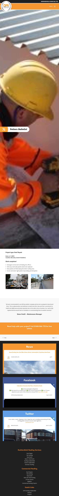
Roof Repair (29, 453)
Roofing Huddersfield (29, 461)
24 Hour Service (29, 479)
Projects (29, 494)
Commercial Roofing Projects (29, 483)
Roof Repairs (29, 472)
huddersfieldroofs (15, 357)
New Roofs (29, 457)
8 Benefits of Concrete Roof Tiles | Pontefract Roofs (29, 385)
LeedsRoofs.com (29, 422)
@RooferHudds (14, 425)
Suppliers (29, 481)
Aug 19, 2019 (49, 395)
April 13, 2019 (49, 425)
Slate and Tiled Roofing (29, 477)
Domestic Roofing (29, 464)
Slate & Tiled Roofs (29, 459)
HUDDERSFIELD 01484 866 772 (49, 1)
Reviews (30, 492)
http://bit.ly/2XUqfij (42, 392)
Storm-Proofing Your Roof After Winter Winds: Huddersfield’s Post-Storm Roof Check (29, 352)
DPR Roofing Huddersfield (17, 395)
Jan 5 (51, 357)
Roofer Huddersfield (29, 462)
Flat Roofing (30, 455)
